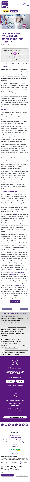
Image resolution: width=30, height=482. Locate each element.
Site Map (15, 444)
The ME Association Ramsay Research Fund (15, 345)
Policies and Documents (15, 437)
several (11, 272)
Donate (6, 11)
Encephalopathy (23, 318)
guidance (12, 274)
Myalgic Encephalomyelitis (11, 318)
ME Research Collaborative (12, 339)
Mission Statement (15, 435)
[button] (15, 479)
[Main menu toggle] (28, 5)
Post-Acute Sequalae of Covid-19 (13, 341)
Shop (20, 381)
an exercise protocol (18, 285)
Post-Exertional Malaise (11, 343)
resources (9, 269)
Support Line (14, 11)
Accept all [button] (7, 475)
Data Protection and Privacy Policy (15, 442)
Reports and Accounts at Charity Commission (15, 440)
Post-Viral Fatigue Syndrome (12, 320)
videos (22, 272)
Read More (15, 301)
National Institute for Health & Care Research (16, 352)
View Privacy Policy (22, 463)
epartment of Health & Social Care (14, 329)
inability (16, 214)
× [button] (28, 455)
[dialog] (15, 468)
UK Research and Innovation (12, 354)
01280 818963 (20, 385)
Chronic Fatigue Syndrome (11, 316)
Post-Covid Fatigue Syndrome (16, 322)
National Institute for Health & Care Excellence (16, 350)
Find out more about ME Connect (15, 417)
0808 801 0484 (15, 405)
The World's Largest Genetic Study (17, 327)
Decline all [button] (22, 475)
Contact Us (15, 446)
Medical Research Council (11, 348)
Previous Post (7, 309)
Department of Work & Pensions (13, 331)
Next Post (24, 309)
